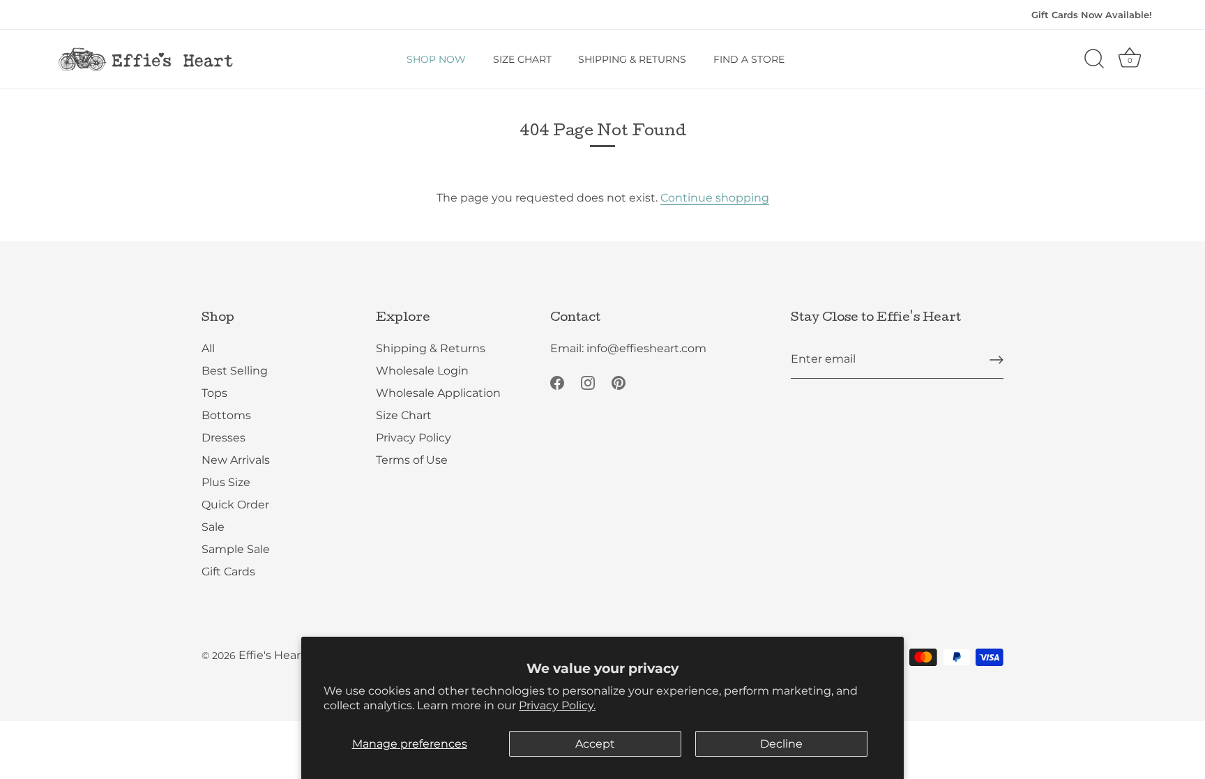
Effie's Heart (271, 655)
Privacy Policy (413, 437)
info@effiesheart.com (646, 348)
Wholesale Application (438, 393)
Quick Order (235, 504)
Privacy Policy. (557, 705)
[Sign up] (996, 360)
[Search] (1094, 59)
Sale (213, 527)
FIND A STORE (749, 59)
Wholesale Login (422, 370)
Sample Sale (236, 549)
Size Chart (404, 415)
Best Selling (235, 370)
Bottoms (226, 415)
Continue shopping (714, 197)
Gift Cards (228, 571)
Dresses (223, 437)
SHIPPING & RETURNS (632, 59)
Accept (595, 743)
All (208, 348)
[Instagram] (588, 381)
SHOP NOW (436, 59)
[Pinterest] (619, 381)
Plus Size (226, 482)
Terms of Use (412, 460)
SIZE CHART (522, 59)
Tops (214, 393)
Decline (781, 743)
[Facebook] (557, 381)
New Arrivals (236, 460)
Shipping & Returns (430, 348)
